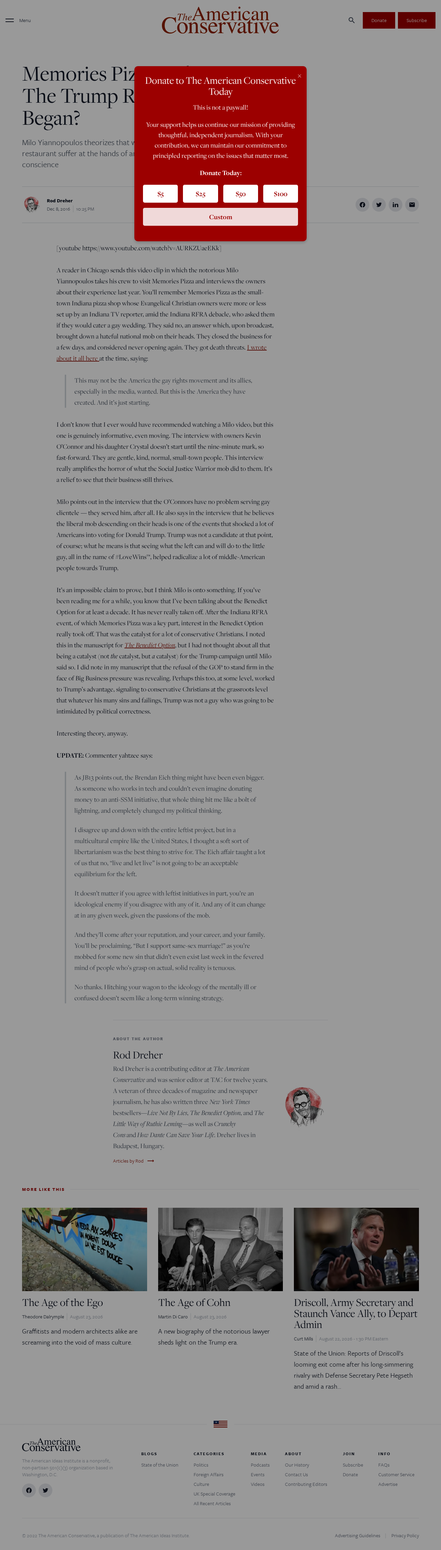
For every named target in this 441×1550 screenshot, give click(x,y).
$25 (200, 193)
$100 (280, 193)
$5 (160, 193)
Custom (220, 216)
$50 (241, 193)
